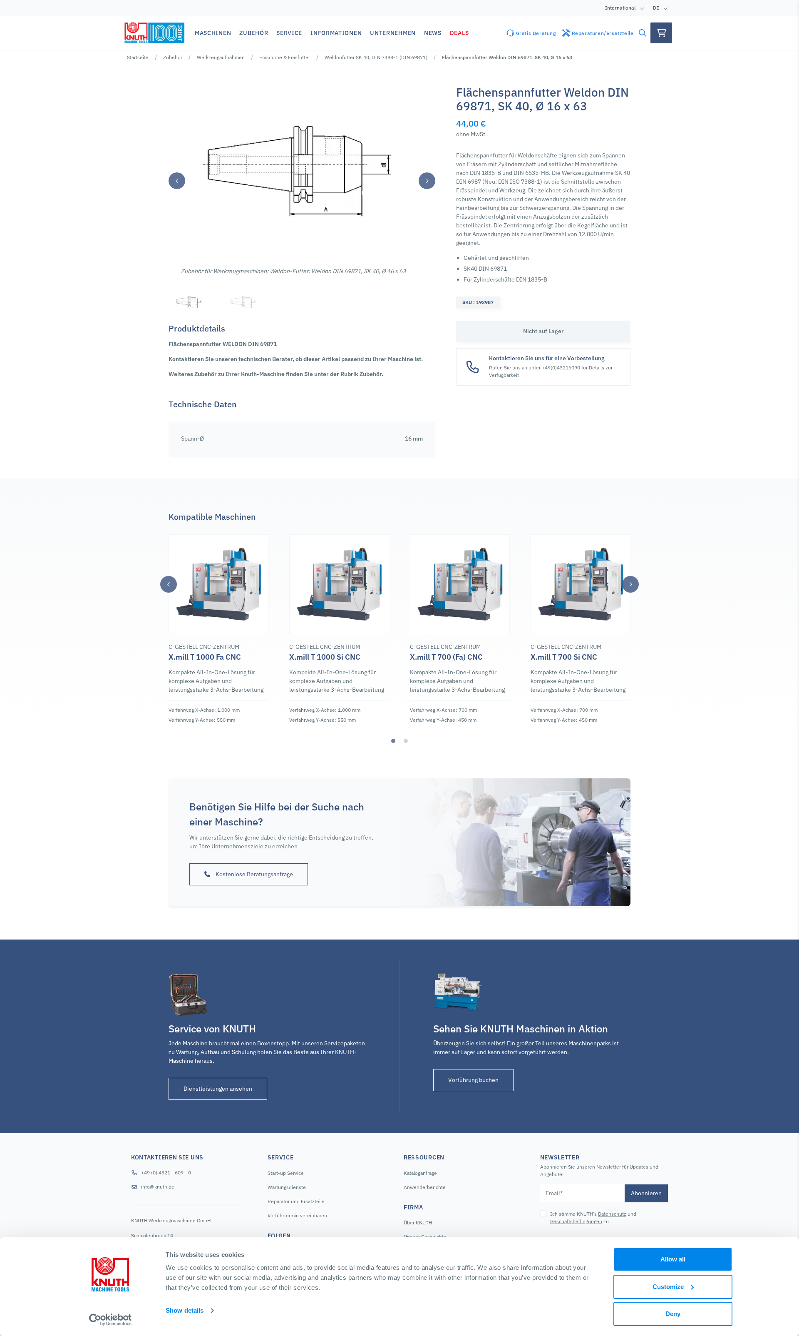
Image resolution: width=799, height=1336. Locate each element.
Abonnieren (646, 1193)
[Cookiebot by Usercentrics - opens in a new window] (110, 1320)
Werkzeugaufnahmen (221, 57)
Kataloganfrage (420, 1173)
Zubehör (172, 57)
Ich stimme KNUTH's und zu (593, 1217)
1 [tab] (393, 741)
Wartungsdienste (287, 1187)
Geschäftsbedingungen (576, 1221)
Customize (668, 1286)
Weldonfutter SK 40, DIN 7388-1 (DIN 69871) (376, 57)
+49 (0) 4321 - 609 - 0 (166, 1172)
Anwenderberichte (425, 1187)
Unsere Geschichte (425, 1237)
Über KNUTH (418, 1222)
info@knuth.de (157, 1187)
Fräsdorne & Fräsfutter (284, 57)
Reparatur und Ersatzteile (296, 1201)
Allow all (672, 1259)
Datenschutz (612, 1214)
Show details (184, 1310)
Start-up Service (286, 1173)
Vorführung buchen (473, 1080)
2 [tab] (406, 741)
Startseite (138, 57)
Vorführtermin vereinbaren (297, 1215)
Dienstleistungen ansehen (218, 1088)
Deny (672, 1313)
